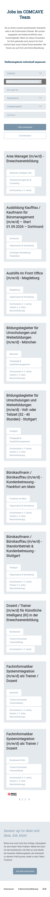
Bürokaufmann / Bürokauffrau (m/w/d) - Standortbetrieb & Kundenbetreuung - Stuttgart (24, 546)
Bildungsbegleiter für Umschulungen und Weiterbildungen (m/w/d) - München (22, 334)
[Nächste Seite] (29, 799)
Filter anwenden (25, 127)
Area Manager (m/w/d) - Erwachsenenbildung (25, 158)
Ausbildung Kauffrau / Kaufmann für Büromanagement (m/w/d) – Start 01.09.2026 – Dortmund (24, 217)
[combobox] (25, 82)
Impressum (9, 888)
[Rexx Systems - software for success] (12, 794)
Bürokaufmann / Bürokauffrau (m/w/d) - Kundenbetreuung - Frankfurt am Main (24, 479)
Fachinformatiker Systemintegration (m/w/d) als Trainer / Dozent (22, 673)
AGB (44, 888)
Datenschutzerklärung (28, 888)
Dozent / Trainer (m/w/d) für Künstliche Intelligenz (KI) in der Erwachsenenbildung (23, 612)
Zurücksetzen (25, 135)
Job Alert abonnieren (25, 871)
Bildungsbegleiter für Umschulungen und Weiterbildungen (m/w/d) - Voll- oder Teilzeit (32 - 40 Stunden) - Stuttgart (22, 407)
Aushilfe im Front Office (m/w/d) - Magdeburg (24, 275)
